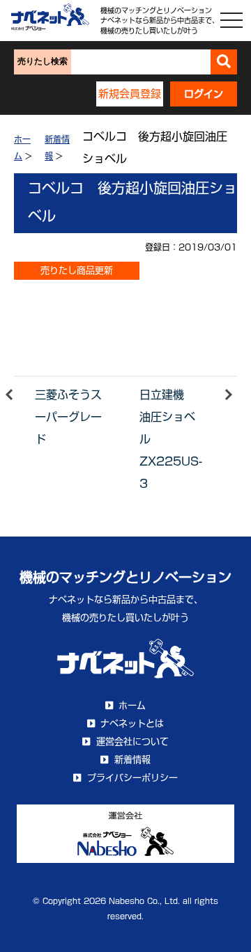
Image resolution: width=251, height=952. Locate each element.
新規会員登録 (129, 93)
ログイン (203, 94)
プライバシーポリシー (132, 777)
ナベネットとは (132, 723)
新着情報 (132, 759)
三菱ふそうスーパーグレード (68, 417)
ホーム (132, 705)
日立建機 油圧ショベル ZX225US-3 (170, 439)
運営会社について (132, 741)
